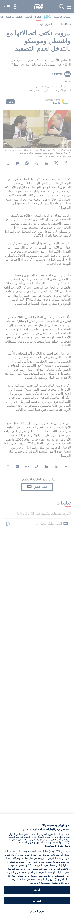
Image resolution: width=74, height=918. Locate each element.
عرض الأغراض (37, 911)
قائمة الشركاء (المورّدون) (57, 846)
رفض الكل (37, 900)
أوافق (37, 890)
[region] (37, 866)
